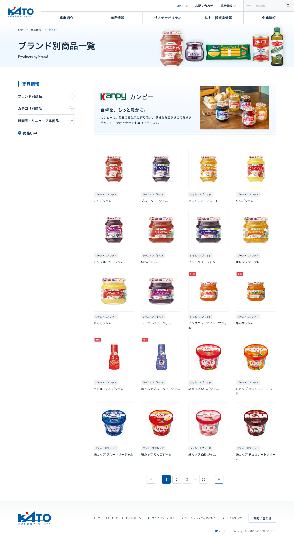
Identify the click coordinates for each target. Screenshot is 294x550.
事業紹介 (66, 17)
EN (186, 5)
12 (203, 479)
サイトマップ (234, 518)
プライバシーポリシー (164, 518)
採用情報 (226, 5)
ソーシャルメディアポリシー (201, 518)
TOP (20, 30)
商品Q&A (30, 132)
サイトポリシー (135, 518)
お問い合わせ (204, 5)
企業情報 (269, 17)
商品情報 (117, 17)
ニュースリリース (108, 518)
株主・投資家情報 (218, 17)
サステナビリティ (167, 17)
